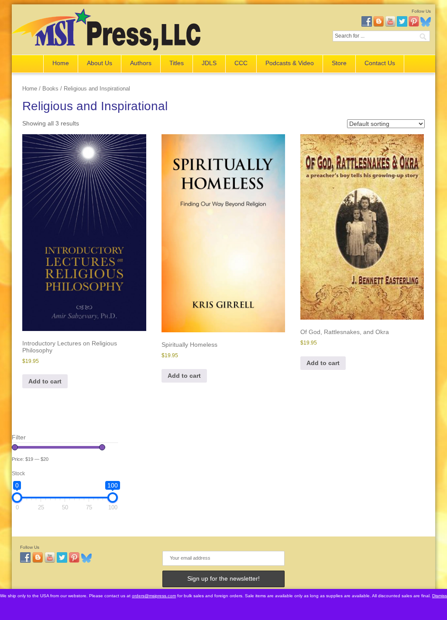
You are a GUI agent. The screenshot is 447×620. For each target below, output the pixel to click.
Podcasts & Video (289, 62)
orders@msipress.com (154, 595)
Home (60, 62)
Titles (176, 62)
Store (339, 62)
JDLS (209, 62)
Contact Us (379, 62)
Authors (140, 62)
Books (50, 88)
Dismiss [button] (439, 595)
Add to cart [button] (45, 381)
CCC (241, 62)
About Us (99, 62)
